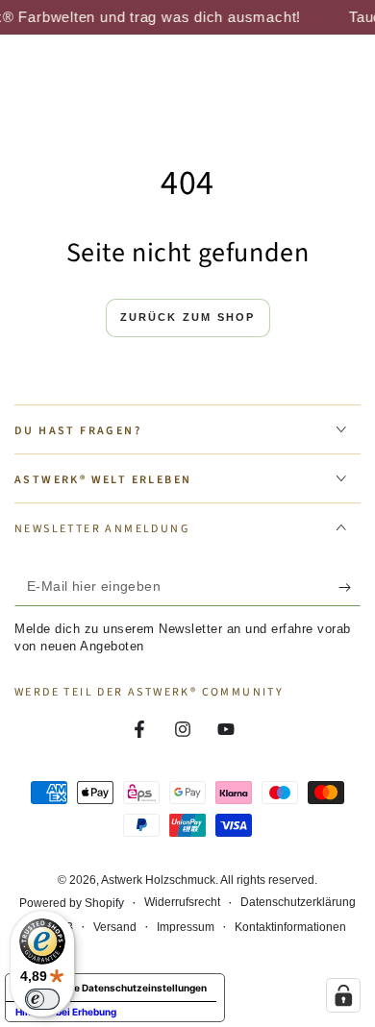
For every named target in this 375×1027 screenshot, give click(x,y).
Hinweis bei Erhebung (65, 1011)
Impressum (185, 927)
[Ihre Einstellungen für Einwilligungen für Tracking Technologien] (343, 995)
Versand (115, 927)
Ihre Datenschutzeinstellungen (134, 987)
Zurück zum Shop (188, 317)
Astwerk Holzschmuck (158, 880)
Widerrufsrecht (182, 902)
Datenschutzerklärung (298, 902)
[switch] (42, 999)
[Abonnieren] (349, 587)
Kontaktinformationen (290, 927)
